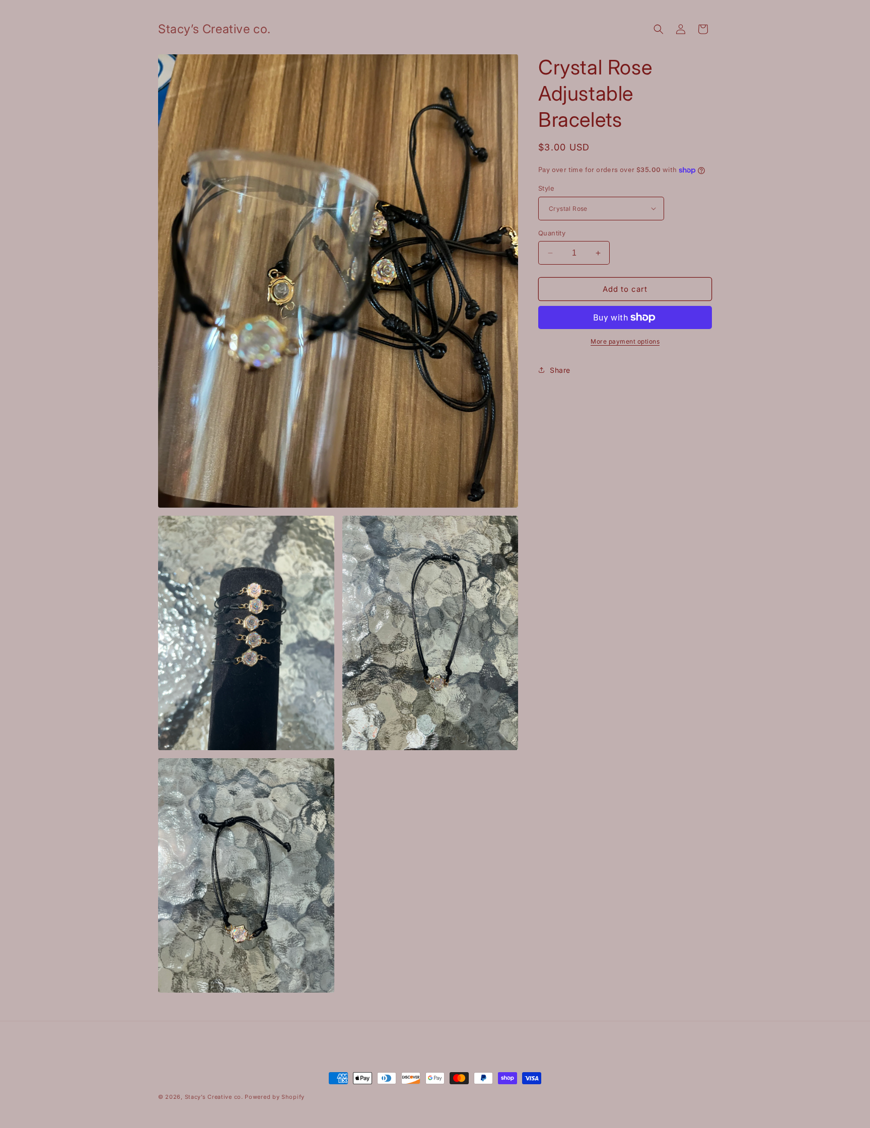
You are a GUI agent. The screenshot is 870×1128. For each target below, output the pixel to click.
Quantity (551, 233)
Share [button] (560, 370)
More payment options (625, 341)
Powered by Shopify (275, 1096)
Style (546, 188)
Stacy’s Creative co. (214, 1096)
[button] (658, 29)
